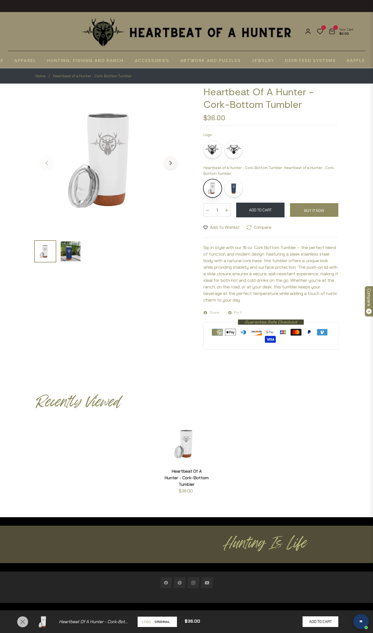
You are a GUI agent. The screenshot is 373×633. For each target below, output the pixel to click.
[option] (109, 160)
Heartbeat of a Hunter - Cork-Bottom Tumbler (186, 477)
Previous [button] (47, 163)
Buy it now (314, 210)
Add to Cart (320, 621)
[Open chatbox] (361, 621)
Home (40, 75)
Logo (146, 622)
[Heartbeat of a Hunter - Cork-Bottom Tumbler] (212, 188)
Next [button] (171, 163)
